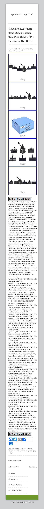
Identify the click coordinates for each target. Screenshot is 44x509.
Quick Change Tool (22, 14)
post (19, 451)
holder (15, 451)
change (10, 451)
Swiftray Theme (15, 502)
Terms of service (16, 490)
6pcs (30, 448)
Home (13, 474)
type (34, 451)
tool (31, 451)
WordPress (31, 502)
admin (10, 51)
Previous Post (13, 467)
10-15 (21, 448)
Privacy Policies (16, 485)
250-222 (27, 49)
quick (23, 451)
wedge (10, 453)
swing (27, 451)
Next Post (33, 467)
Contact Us (14, 479)
